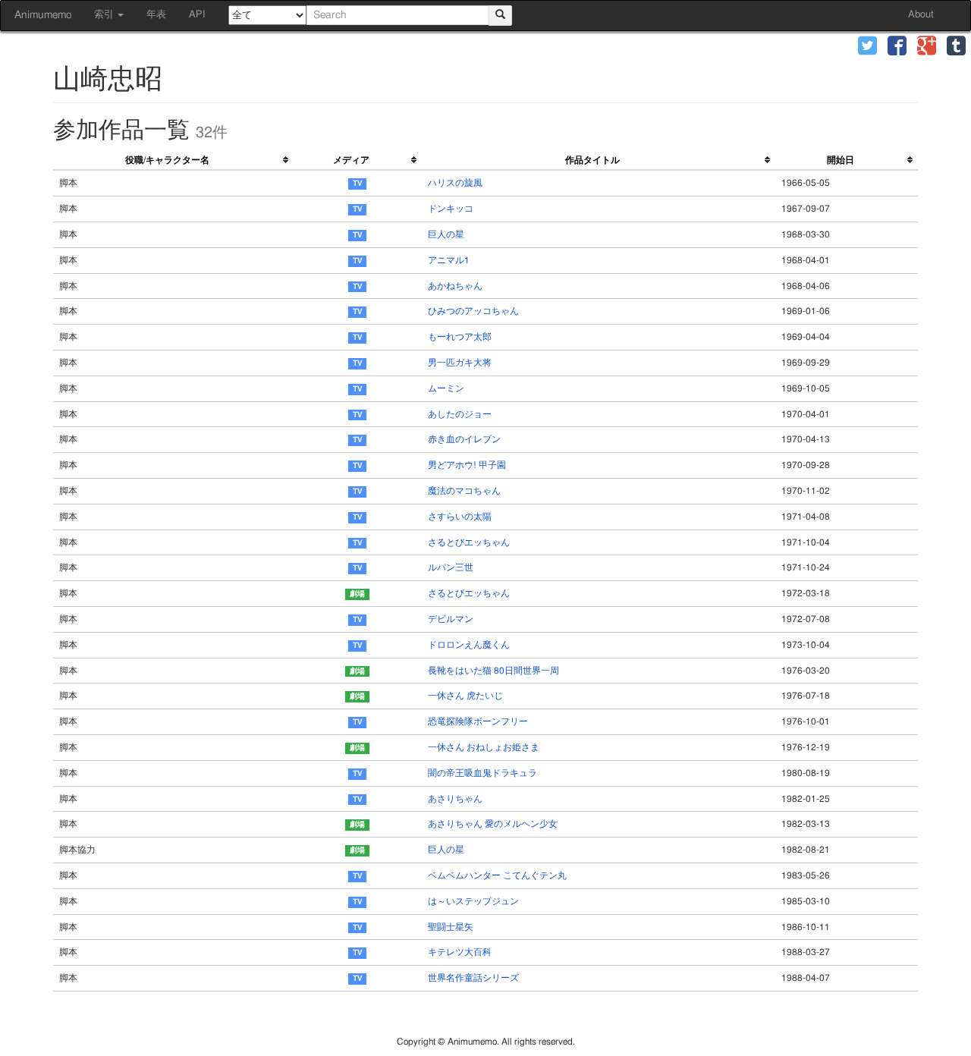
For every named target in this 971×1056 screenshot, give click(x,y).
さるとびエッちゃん (469, 542)
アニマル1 (449, 260)
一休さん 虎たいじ (465, 695)
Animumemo (42, 15)
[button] (867, 47)
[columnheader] (173, 161)
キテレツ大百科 (460, 952)
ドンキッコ (450, 208)
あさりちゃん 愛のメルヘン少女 (493, 823)
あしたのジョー (460, 414)
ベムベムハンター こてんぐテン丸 (497, 875)
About (921, 15)
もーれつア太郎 (460, 336)
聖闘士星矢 (450, 927)
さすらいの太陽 (460, 516)
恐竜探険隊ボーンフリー (478, 721)
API (197, 15)
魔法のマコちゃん (464, 490)
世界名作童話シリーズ (473, 977)
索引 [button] (105, 15)
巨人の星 (446, 234)
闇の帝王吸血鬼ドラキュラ (482, 773)
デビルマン (450, 619)
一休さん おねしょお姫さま (483, 747)
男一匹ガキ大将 (460, 362)
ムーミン (446, 388)
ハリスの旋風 (455, 182)
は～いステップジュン (473, 901)
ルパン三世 (450, 567)
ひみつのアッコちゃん (473, 311)
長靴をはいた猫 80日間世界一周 (493, 670)
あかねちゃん (455, 286)
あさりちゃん (455, 798)
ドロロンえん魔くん (469, 644)
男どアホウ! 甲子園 (467, 465)
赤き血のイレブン (464, 439)
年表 (156, 15)
